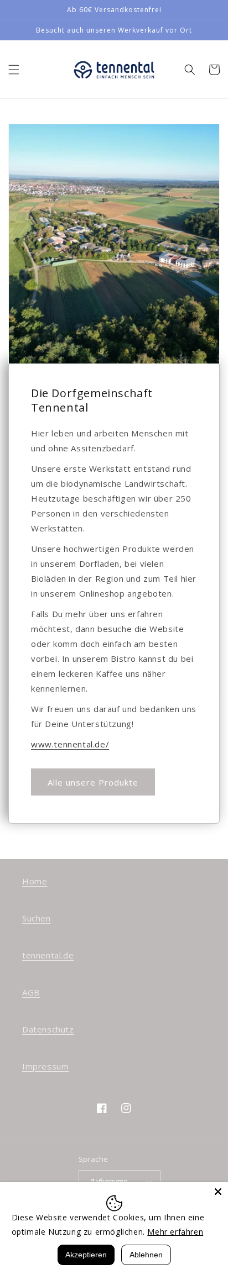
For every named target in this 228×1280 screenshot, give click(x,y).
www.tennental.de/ (70, 744)
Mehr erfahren (175, 1231)
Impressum (45, 1066)
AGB (31, 992)
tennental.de (48, 955)
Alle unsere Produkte (93, 782)
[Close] (218, 1191)
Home (34, 881)
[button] (14, 69)
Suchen (36, 918)
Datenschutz (48, 1029)
